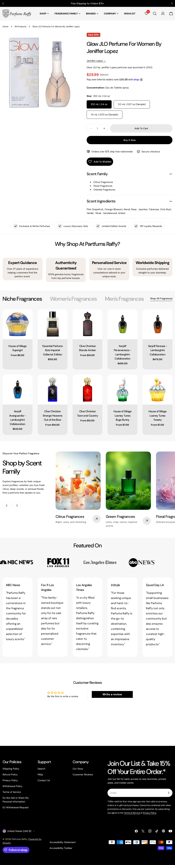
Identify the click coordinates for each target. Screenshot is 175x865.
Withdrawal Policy (12, 786)
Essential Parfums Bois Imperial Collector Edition (52, 350)
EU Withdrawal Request (16, 807)
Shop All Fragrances (161, 298)
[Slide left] (7, 505)
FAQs (40, 774)
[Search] (154, 13)
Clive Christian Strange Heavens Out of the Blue (52, 416)
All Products (20, 26)
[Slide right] (17, 505)
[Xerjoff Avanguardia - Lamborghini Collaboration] (17, 390)
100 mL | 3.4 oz (99, 104)
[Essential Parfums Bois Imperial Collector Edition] (53, 324)
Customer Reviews (83, 774)
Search (41, 768)
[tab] (22, 298)
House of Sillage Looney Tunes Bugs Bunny (122, 416)
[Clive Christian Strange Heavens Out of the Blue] (53, 390)
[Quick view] (27, 317)
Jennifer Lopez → (96, 60)
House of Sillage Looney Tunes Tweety (158, 416)
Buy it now (130, 140)
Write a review (112, 694)
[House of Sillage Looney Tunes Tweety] (157, 390)
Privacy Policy (10, 780)
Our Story (78, 768)
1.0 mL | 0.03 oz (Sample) (104, 114)
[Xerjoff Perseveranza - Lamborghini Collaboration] (122, 324)
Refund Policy (10, 774)
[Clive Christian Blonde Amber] (88, 324)
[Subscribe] (168, 792)
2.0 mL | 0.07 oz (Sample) (132, 104)
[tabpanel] (87, 372)
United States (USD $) (19, 831)
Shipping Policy (11, 768)
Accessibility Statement (63, 842)
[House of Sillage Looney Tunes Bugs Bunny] (122, 390)
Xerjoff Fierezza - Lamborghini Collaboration (157, 350)
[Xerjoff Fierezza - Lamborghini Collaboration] (157, 324)
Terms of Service (12, 792)
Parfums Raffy (19, 839)
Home (5, 26)
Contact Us (44, 780)
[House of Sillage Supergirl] (17, 324)
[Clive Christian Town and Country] (88, 390)
